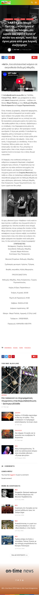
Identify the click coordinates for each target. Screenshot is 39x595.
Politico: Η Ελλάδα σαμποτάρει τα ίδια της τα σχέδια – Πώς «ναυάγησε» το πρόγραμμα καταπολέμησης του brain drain (26, 418)
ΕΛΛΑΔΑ (17, 19)
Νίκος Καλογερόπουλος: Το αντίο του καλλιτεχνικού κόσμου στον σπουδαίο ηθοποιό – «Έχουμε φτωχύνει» (26, 452)
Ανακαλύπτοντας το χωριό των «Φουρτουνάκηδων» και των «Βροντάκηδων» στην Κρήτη (25, 526)
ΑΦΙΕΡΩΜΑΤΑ (9, 19)
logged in (13, 475)
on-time (16, 49)
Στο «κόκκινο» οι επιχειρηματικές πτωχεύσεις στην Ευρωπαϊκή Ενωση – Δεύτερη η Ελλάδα (19, 401)
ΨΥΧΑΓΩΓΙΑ (30, 19)
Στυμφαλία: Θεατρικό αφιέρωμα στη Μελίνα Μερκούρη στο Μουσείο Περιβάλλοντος (26, 494)
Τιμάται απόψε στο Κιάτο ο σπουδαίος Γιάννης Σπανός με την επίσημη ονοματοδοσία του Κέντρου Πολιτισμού (26, 542)
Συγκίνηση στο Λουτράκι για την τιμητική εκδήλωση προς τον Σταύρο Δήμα (26, 510)
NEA (16, 446)
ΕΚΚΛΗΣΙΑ (18, 430)
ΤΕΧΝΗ (23, 19)
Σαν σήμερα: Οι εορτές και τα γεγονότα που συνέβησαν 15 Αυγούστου (25, 435)
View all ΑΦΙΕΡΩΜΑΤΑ (18, 555)
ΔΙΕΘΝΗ (4, 395)
